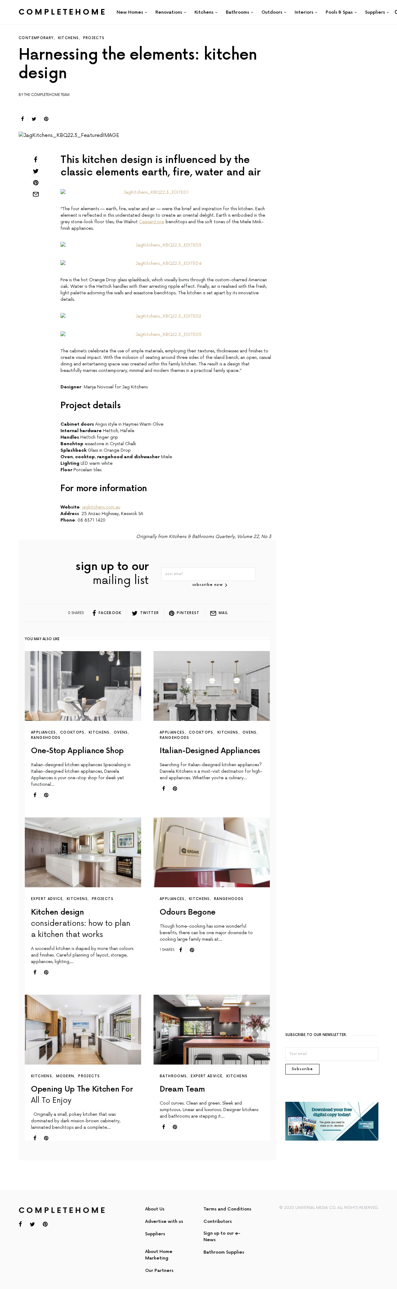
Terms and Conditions (227, 1209)
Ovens (121, 732)
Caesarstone (151, 221)
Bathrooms (173, 1076)
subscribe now (207, 585)
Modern (65, 1076)
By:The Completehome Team (44, 95)
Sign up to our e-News (221, 1236)
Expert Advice (47, 899)
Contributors (217, 1221)
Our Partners (159, 1270)
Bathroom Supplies (223, 1252)
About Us (154, 1209)
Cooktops (72, 732)
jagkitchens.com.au (101, 507)
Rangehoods (46, 738)
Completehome (63, 12)
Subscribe (302, 1069)
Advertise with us (164, 1221)
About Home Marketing (158, 1255)
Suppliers (155, 1234)
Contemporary (36, 38)
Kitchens (68, 38)
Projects (94, 38)
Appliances (43, 732)
